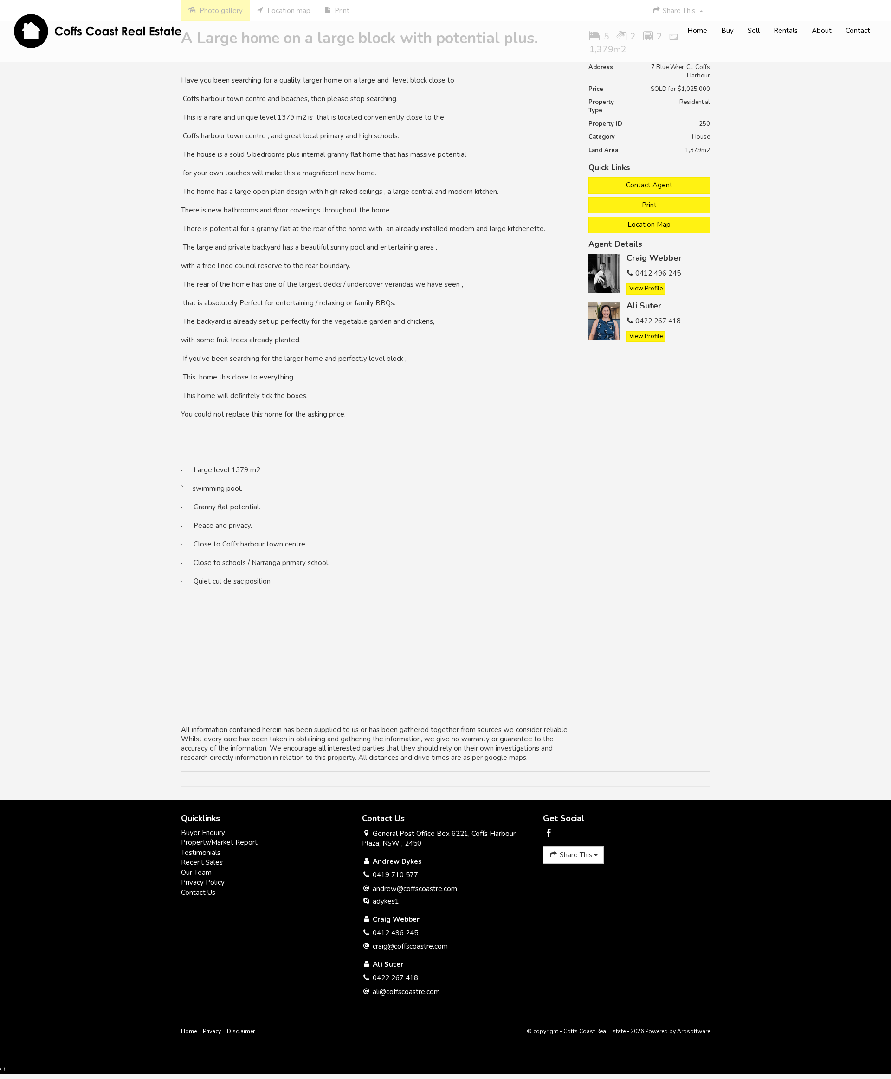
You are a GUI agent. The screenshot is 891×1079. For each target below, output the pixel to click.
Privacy (212, 1031)
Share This (576, 855)
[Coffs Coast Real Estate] (97, 30)
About (822, 30)
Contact (858, 30)
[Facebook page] (549, 834)
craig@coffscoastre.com (410, 946)
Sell (754, 30)
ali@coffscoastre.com (406, 991)
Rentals (786, 30)
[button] (649, 205)
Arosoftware (693, 1031)
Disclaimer (241, 1031)
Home (697, 30)
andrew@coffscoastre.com (415, 888)
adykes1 (386, 901)
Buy (727, 30)
